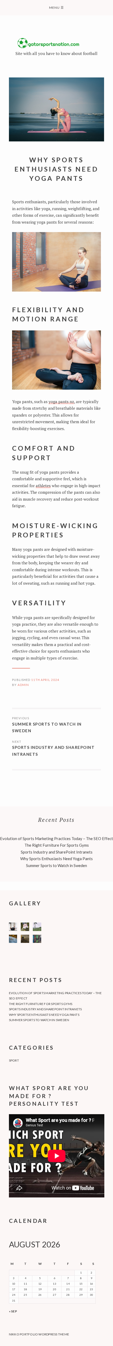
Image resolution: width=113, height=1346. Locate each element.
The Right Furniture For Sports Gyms (56, 845)
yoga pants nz (61, 401)
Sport (14, 1060)
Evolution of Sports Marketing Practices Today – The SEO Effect (56, 838)
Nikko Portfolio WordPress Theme (39, 1334)
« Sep (13, 1311)
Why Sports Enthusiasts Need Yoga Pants (56, 858)
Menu (56, 8)
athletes (43, 485)
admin (23, 684)
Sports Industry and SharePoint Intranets (53, 751)
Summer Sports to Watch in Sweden (47, 727)
